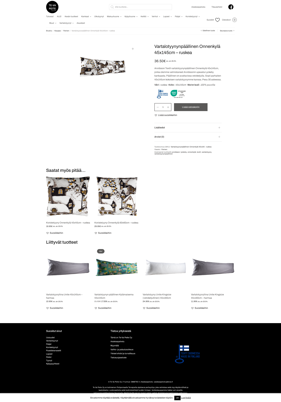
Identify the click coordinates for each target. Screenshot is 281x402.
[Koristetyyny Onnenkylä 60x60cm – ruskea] (116, 196)
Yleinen (66, 31)
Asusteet (81, 23)
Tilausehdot (216, 7)
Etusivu (49, 31)
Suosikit (210, 20)
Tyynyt (49, 360)
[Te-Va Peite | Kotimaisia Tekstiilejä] (52, 7)
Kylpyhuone (130, 16)
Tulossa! (50, 16)
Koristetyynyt (191, 16)
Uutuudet (50, 337)
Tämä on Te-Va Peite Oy (121, 337)
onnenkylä (192, 152)
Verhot (155, 16)
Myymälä (114, 345)
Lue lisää (186, 398)
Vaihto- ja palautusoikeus (121, 349)
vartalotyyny (206, 152)
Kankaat (85, 16)
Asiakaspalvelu (198, 7)
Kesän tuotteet (71, 16)
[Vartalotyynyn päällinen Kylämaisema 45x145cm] (116, 268)
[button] (165, 115)
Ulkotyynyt (99, 16)
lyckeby (184, 152)
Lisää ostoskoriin (190, 107)
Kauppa (57, 31)
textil (199, 152)
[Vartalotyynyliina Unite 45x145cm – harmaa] (68, 268)
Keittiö (143, 16)
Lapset (166, 16)
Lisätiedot (159, 127)
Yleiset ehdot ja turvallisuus (122, 353)
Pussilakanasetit (53, 350)
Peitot (48, 357)
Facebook (230, 7)
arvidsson (176, 152)
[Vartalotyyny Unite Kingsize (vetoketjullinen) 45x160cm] (165, 268)
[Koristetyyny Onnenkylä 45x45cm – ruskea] (68, 196)
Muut (51, 23)
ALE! (59, 16)
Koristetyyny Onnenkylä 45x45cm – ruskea (68, 222)
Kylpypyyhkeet (52, 364)
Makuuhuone (113, 16)
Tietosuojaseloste (118, 357)
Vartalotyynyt (65, 23)
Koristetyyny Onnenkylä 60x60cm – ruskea (116, 222)
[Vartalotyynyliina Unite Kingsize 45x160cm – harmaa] (213, 268)
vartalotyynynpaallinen (163, 154)
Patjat (177, 16)
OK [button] (177, 398)
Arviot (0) (159, 137)
